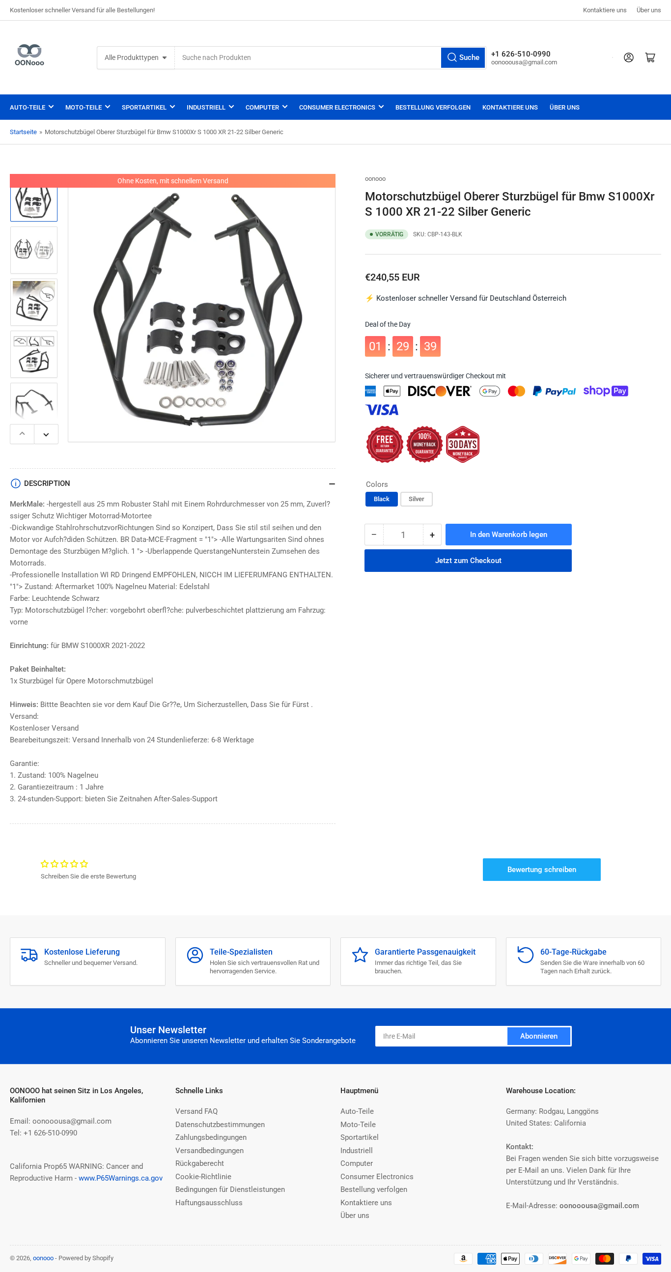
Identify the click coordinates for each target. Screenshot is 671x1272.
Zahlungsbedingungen (211, 1137)
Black (382, 499)
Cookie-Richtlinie (203, 1176)
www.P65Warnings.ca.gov (121, 1178)
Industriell (206, 107)
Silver (416, 499)
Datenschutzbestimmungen (220, 1124)
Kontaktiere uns (605, 10)
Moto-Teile (83, 107)
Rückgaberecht (199, 1163)
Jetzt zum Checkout (468, 553)
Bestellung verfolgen (433, 107)
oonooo (375, 178)
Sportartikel (144, 107)
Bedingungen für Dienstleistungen (230, 1189)
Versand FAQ (196, 1111)
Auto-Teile (27, 107)
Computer (262, 107)
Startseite (23, 132)
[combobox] (330, 57)
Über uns (649, 10)
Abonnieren (539, 1036)
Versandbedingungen (209, 1150)
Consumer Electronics (337, 107)
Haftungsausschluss (209, 1202)
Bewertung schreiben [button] (541, 869)
